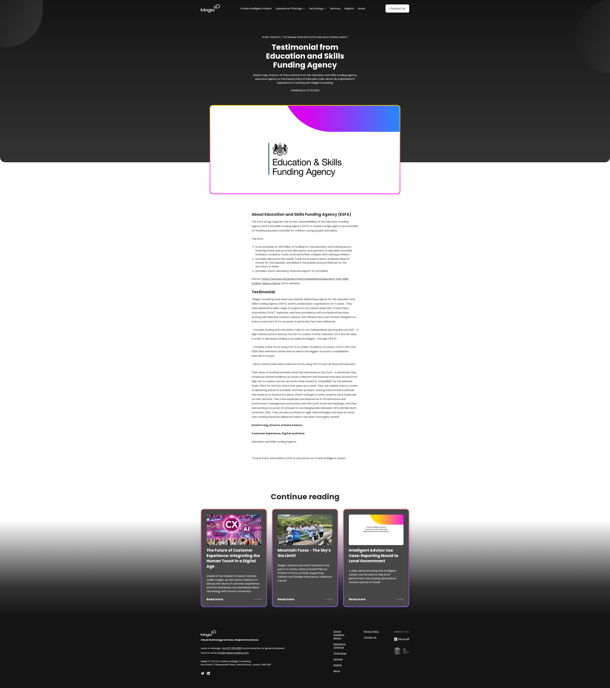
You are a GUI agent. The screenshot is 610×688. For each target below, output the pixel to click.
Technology (340, 653)
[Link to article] (234, 530)
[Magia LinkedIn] (208, 673)
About (336, 671)
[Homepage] (210, 8)
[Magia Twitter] (203, 673)
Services (338, 659)
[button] (290, 8)
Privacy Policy (371, 631)
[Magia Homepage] (243, 633)
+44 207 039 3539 (231, 648)
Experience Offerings (339, 646)
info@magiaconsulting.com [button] (233, 652)
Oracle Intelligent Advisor (338, 635)
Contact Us (370, 637)
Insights (337, 665)
